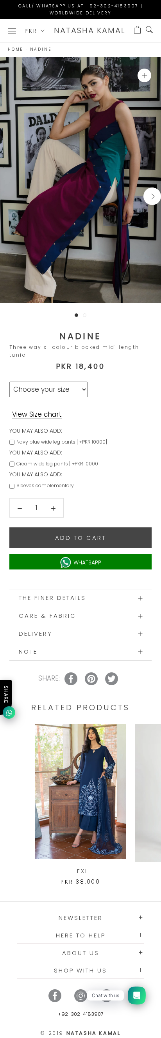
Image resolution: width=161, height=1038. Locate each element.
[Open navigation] (12, 30)
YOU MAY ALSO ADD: (35, 431)
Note (28, 651)
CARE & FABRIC (47, 616)
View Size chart (37, 414)
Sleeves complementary (45, 485)
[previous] (9, 196)
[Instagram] (80, 995)
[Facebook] (54, 995)
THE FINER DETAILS (52, 598)
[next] (152, 196)
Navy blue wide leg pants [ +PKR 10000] (61, 442)
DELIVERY (35, 634)
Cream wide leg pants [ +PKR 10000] (58, 463)
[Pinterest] (106, 995)
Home (15, 49)
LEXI (80, 871)
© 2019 (80, 1033)
